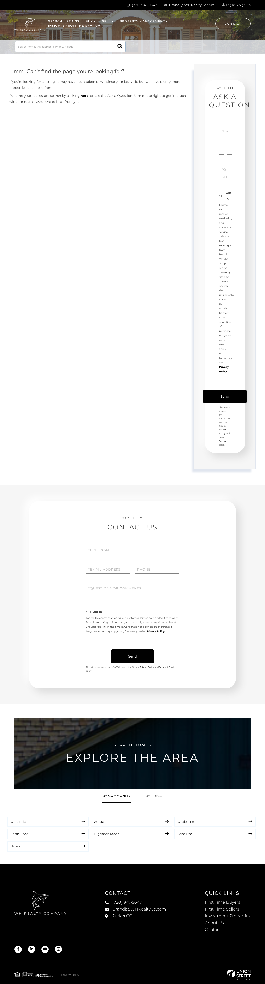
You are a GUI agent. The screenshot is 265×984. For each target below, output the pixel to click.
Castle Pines (186, 822)
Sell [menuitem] (106, 21)
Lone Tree (185, 834)
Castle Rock (19, 834)
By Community (116, 796)
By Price (154, 796)
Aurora (99, 822)
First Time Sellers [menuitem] (222, 909)
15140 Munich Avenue (135, 920)
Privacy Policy (156, 631)
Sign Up (245, 5)
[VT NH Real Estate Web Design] (239, 975)
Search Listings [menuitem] (63, 21)
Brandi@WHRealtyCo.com (191, 5)
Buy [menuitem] (89, 21)
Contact (233, 23)
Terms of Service (167, 667)
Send (224, 397)
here (84, 96)
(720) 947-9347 (144, 5)
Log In (230, 5)
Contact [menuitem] (213, 929)
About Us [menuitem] (214, 922)
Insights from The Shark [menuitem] (72, 26)
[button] (120, 46)
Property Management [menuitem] (142, 21)
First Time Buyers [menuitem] (222, 902)
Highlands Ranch (106, 834)
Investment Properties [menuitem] (228, 916)
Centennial (18, 822)
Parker (15, 846)
